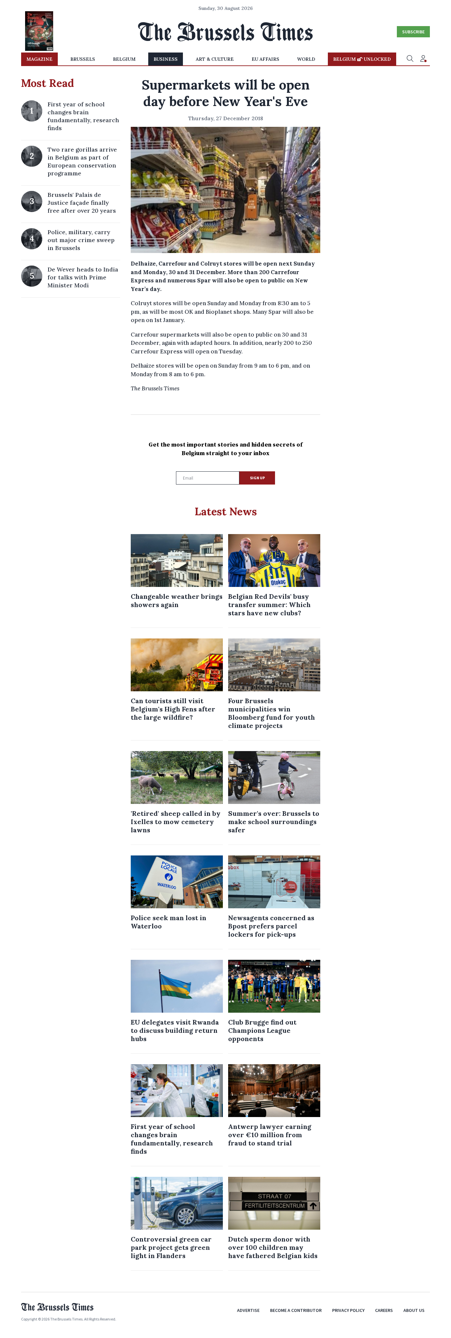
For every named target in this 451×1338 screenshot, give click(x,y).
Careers (384, 1310)
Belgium (124, 59)
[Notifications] (423, 59)
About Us (414, 1310)
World (306, 59)
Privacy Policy (348, 1310)
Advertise (248, 1310)
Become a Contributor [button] (296, 1310)
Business (166, 59)
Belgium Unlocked (362, 59)
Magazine (39, 59)
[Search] (410, 59)
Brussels (82, 59)
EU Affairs (265, 59)
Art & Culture (215, 59)
